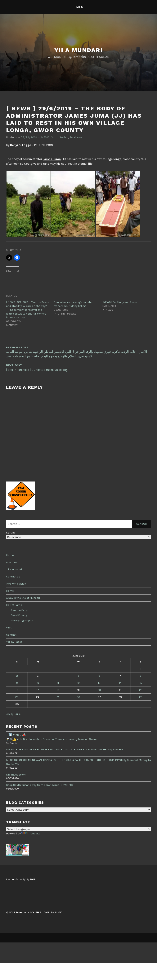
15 (141, 683)
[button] (28, 204)
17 (38, 690)
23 (17, 697)
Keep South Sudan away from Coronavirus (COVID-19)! (39, 785)
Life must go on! (16, 774)
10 (38, 683)
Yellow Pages (14, 641)
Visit (8, 627)
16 (17, 690)
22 (140, 690)
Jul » (18, 714)
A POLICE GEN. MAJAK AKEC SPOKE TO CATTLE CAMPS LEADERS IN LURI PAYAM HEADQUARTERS (64, 749)
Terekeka (76, 137)
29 (140, 697)
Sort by (10, 532)
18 (58, 690)
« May (9, 714)
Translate (34, 833)
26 (78, 697)
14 (120, 683)
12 (78, 683)
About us (11, 562)
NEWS (45, 137)
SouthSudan (59, 137)
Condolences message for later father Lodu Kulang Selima (73, 304)
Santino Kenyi (19, 610)
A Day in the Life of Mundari (23, 598)
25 (58, 697)
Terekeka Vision (16, 583)
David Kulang (19, 615)
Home (10, 555)
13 (99, 683)
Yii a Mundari (78, 50)
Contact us (13, 576)
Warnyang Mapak (22, 620)
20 (99, 690)
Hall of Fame (14, 605)
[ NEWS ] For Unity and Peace (119, 302)
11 (58, 683)
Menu (80, 7)
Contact (11, 634)
